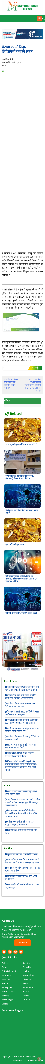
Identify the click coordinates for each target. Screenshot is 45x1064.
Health (26, 971)
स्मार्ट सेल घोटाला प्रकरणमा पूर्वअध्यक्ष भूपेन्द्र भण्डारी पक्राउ (21, 792)
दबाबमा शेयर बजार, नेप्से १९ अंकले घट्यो (21, 613)
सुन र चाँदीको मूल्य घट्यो (15, 544)
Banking (26, 963)
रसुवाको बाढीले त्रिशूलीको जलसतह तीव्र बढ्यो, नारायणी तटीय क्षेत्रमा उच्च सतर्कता (22, 688)
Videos (5, 1004)
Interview (6, 979)
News (25, 983)
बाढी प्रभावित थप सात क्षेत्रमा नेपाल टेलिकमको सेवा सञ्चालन (20, 705)
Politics (26, 991)
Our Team (22, 943)
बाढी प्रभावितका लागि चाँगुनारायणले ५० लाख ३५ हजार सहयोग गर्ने (22, 729)
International (29, 975)
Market (5, 983)
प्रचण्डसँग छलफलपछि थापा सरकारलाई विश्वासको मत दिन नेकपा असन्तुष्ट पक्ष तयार (22, 861)
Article (5, 963)
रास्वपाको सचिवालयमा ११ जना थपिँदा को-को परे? (21, 877)
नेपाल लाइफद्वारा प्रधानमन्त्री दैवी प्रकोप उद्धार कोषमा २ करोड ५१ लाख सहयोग (21, 721)
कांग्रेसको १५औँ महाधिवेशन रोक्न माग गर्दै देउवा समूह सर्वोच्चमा (22, 869)
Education (27, 967)
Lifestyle (27, 979)
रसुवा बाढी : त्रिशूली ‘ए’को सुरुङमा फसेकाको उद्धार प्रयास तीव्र (19, 754)
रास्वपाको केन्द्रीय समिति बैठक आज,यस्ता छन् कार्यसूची (22, 886)
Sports (26, 996)
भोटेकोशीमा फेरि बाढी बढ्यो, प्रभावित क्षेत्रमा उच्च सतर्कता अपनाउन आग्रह (20, 696)
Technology (7, 1000)
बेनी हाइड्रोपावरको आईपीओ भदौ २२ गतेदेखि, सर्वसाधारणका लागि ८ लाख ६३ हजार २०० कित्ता (21, 579)
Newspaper (7, 987)
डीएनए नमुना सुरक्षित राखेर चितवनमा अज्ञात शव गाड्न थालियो (21, 746)
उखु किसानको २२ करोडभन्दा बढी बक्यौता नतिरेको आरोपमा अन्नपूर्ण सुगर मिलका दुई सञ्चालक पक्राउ (22, 802)
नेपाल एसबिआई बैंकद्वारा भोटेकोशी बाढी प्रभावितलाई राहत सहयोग (22, 713)
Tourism (26, 1000)
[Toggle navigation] (39, 18)
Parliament (28, 987)
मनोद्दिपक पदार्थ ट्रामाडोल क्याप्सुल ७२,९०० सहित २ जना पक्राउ (19, 823)
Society (5, 996)
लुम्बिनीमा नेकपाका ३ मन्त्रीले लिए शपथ (22, 854)
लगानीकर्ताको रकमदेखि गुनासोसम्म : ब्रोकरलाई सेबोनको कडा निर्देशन (20, 477)
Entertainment (9, 971)
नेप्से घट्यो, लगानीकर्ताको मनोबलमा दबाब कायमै (22, 512)
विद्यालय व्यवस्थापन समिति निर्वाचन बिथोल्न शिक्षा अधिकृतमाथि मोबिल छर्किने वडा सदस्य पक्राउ (21, 813)
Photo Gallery (8, 991)
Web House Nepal (35, 1060)
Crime (5, 967)
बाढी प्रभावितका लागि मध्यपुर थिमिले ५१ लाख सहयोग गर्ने (22, 738)
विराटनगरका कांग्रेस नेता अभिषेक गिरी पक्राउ (21, 831)
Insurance (6, 975)
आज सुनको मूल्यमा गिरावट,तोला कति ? (21, 444)
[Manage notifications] (39, 1059)
